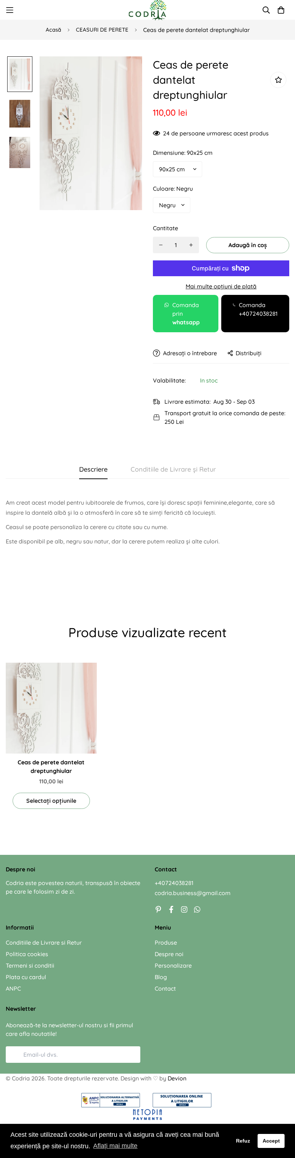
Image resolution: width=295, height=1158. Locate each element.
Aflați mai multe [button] (115, 1145)
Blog (161, 977)
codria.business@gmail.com (193, 893)
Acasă (53, 29)
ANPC (13, 988)
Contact (165, 988)
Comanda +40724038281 (258, 309)
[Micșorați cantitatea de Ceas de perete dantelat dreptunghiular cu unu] (161, 245)
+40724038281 (174, 882)
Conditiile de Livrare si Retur (44, 942)
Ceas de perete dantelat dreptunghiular (51, 766)
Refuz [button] (243, 1141)
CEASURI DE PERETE (102, 29)
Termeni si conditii (30, 965)
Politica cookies (27, 954)
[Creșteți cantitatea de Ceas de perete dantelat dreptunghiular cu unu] (191, 245)
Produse (166, 942)
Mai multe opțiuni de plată (221, 286)
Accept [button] (271, 1141)
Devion (177, 1078)
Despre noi (169, 954)
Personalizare (173, 965)
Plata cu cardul (26, 977)
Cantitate (165, 228)
